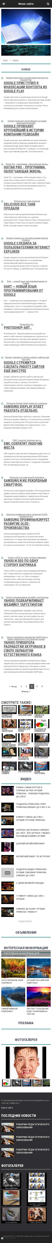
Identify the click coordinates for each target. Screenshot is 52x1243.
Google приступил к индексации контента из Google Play (25, 87)
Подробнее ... (26, 921)
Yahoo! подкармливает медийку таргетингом (24, 602)
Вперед (25, 691)
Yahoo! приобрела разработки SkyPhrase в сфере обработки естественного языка (25, 648)
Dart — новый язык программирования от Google (23, 290)
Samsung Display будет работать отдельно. (24, 408)
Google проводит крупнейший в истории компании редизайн (24, 130)
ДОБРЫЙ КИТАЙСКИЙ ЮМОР (30, 843)
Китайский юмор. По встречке (33, 856)
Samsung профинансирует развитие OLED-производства (26, 523)
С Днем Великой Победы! (30, 883)
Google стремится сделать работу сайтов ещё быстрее (24, 366)
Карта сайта (7, 1108)
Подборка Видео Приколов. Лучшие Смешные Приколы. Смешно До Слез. (31, 872)
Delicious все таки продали (19, 206)
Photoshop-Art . (18, 327)
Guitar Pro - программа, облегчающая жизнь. (25, 169)
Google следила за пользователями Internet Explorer (27, 247)
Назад (14, 686)
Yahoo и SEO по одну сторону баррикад (21, 563)
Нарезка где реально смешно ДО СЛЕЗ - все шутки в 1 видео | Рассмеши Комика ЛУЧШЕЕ (33, 833)
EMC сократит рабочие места (23, 445)
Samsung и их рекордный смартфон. (25, 482)
